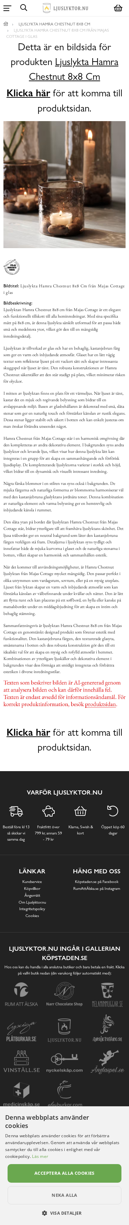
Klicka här (28, 93)
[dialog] (64, 1165)
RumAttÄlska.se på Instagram (96, 888)
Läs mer (40, 1156)
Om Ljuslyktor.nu (32, 902)
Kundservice (32, 881)
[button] (64, 1213)
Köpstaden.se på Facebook (96, 881)
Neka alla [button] (64, 1195)
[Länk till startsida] (5, 24)
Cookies (32, 915)
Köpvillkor (32, 888)
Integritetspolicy (32, 908)
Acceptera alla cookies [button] (64, 1173)
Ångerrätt (32, 895)
